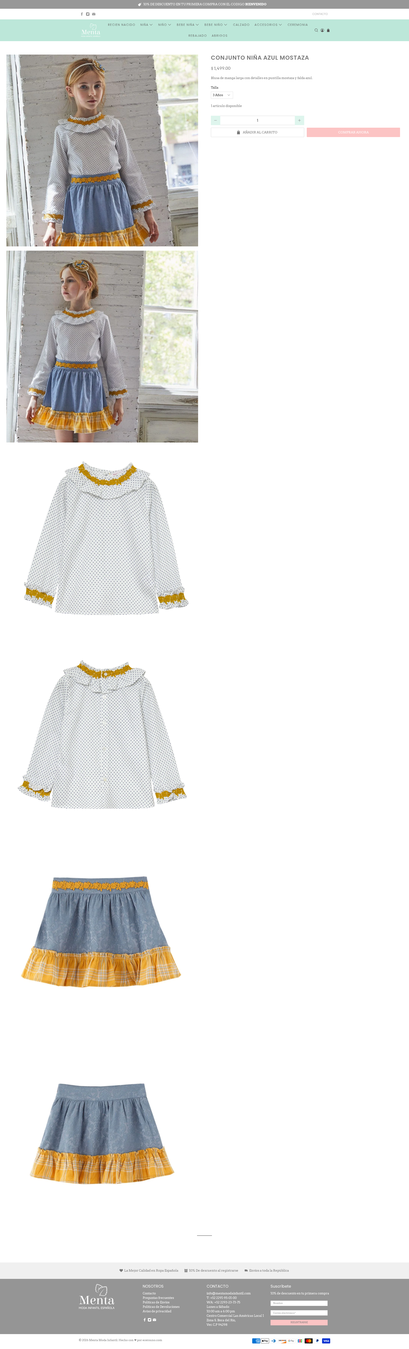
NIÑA (144, 25)
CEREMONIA (298, 25)
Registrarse (299, 1322)
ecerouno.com (152, 1340)
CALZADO (241, 25)
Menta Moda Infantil (103, 1340)
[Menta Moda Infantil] (90, 30)
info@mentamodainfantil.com (229, 1293)
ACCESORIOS (266, 25)
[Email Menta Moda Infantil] (94, 14)
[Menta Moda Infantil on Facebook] (82, 14)
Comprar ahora (353, 132)
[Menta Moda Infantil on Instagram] (88, 14)
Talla (214, 88)
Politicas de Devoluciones (161, 1307)
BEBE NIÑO (213, 25)
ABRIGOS (220, 35)
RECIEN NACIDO (121, 25)
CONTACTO (320, 14)
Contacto (149, 1293)
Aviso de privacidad (157, 1311)
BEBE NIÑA (186, 25)
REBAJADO (198, 35)
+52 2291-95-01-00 (223, 1298)
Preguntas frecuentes (158, 1298)
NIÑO (162, 25)
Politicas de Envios (156, 1302)
